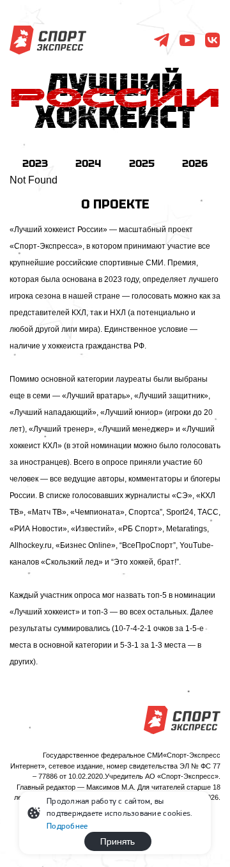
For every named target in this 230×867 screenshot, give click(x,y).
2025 (142, 163)
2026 (195, 163)
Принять (117, 841)
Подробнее (67, 826)
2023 (35, 163)
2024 (88, 163)
